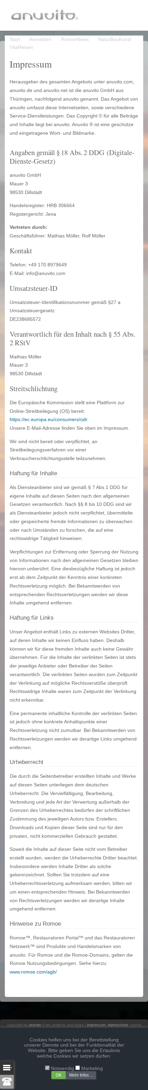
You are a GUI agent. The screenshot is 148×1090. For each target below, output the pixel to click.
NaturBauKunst (114, 39)
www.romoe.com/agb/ (33, 972)
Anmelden (40, 39)
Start (15, 39)
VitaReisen (21, 47)
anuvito (35, 1025)
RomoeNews (75, 39)
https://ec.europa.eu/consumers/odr (48, 419)
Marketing (92, 1068)
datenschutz (118, 1025)
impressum (96, 1025)
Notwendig (62, 1068)
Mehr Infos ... (81, 1075)
